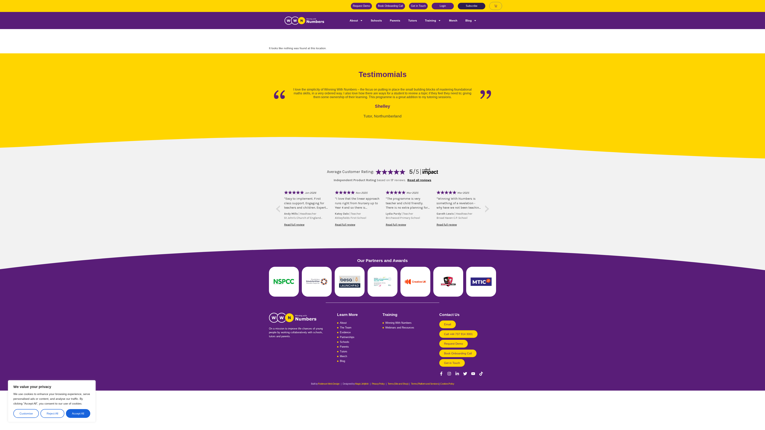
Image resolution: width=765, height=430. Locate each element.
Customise (26, 413)
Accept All (78, 413)
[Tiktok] (481, 374)
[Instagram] (449, 374)
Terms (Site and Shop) (398, 383)
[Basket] (495, 6)
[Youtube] (473, 374)
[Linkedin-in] (457, 374)
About (354, 20)
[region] (52, 401)
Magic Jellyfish (362, 383)
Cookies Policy (447, 383)
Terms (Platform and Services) (425, 383)
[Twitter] (465, 374)
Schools (376, 20)
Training (430, 20)
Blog (468, 20)
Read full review (294, 224)
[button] (458, 334)
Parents (395, 20)
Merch (453, 20)
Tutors (412, 20)
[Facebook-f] (441, 374)
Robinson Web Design (328, 383)
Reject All (52, 413)
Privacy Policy (379, 383)
